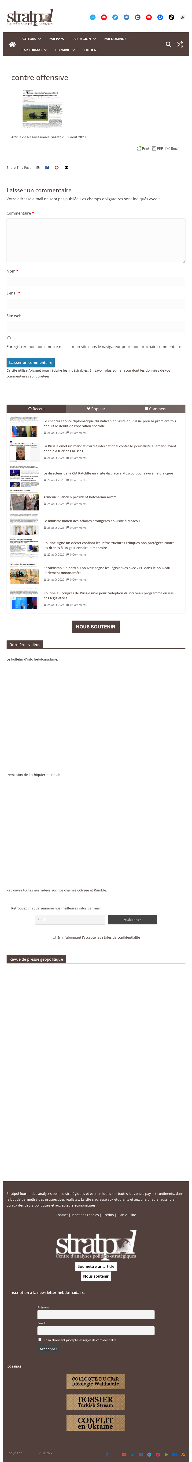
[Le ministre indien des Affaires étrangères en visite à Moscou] (24, 524)
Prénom (43, 1307)
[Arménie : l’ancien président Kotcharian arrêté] (24, 500)
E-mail (13, 293)
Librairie (62, 50)
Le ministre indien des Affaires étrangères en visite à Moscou (92, 521)
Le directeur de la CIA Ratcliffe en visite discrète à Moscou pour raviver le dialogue (108, 473)
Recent (39, 408)
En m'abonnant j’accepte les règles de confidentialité (98, 937)
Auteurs (29, 38)
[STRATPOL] (12, 44)
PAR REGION (81, 38)
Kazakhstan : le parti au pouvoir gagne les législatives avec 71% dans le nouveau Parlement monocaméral (107, 570)
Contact (62, 1215)
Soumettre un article (96, 1266)
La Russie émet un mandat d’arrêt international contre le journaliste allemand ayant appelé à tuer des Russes (110, 448)
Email (41, 1323)
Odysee (83, 890)
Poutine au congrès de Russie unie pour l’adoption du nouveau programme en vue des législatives (109, 595)
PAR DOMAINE (115, 38)
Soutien (89, 50)
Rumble (100, 890)
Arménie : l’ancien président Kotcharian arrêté (80, 497)
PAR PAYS (56, 38)
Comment (158, 408)
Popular (98, 408)
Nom (12, 271)
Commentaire (20, 213)
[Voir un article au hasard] (179, 44)
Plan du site (127, 1215)
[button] (38, 39)
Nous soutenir (96, 1276)
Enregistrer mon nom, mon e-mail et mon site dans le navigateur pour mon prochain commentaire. (94, 346)
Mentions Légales (85, 1215)
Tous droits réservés (69, 1453)
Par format (32, 50)
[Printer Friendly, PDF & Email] (158, 148)
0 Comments (78, 433)
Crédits (108, 1215)
